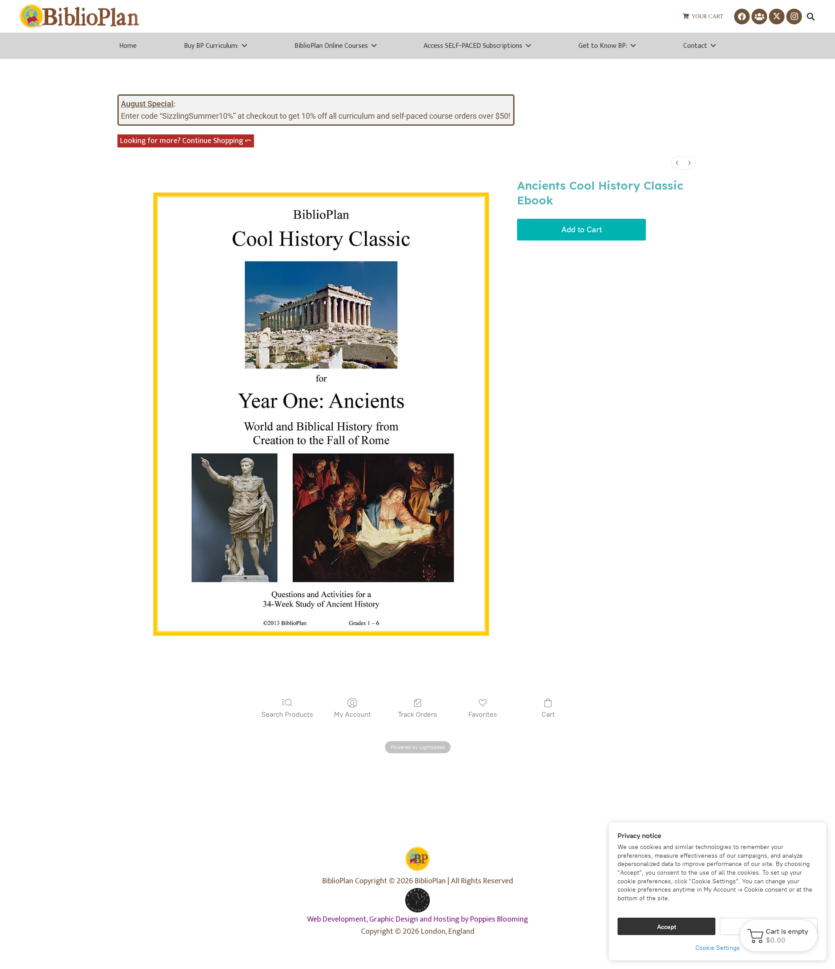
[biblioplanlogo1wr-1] (79, 16)
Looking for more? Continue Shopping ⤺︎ (185, 140)
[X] (777, 16)
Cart (548, 714)
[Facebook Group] (759, 16)
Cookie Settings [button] (717, 948)
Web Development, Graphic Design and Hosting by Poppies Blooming (417, 919)
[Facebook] (742, 16)
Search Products (287, 714)
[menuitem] (677, 163)
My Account (352, 714)
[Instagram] (794, 16)
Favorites (482, 714)
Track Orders (417, 714)
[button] (810, 16)
